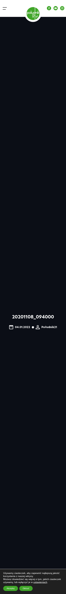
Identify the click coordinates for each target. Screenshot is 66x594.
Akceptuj (11, 588)
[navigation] (5, 8)
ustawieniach (40, 582)
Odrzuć (26, 588)
